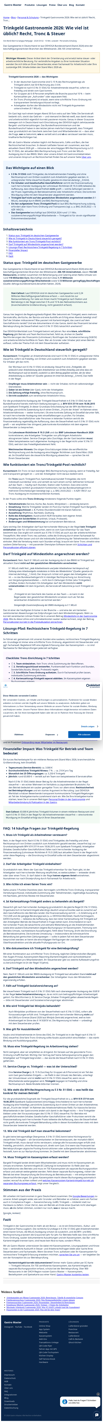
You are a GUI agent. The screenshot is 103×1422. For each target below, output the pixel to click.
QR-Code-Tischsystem (49, 1352)
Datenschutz (10, 1378)
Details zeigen (87, 726)
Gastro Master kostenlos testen (73, 1274)
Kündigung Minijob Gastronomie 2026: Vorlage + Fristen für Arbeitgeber (37, 1305)
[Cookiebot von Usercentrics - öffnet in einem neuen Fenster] (88, 686)
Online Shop (44, 1326)
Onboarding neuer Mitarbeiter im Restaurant (44, 742)
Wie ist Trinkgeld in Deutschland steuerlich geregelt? (35, 238)
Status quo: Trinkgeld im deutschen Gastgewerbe (34, 235)
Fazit (11, 256)
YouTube (18, 1327)
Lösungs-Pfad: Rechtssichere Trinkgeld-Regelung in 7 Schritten (40, 247)
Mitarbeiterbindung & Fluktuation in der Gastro (33, 802)
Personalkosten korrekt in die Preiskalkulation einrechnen (32, 622)
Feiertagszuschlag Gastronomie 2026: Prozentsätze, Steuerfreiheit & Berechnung (40, 1302)
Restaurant (73, 1332)
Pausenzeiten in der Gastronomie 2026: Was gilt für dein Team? (33, 1310)
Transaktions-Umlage (48, 1342)
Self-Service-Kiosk (47, 1359)
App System (44, 1329)
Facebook (28, 1327)
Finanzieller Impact (18, 250)
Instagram (8, 1327)
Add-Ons (43, 1339)
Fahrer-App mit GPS (48, 1349)
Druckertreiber (11, 1404)
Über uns (62, 4)
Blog (71, 4)
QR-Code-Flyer (45, 1345)
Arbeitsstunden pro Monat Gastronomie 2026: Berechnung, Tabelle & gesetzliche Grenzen (44, 1298)
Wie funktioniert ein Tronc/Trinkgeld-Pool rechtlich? (35, 241)
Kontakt (80, 4)
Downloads (9, 1401)
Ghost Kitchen (75, 1342)
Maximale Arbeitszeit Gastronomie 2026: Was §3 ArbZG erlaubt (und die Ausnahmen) (43, 1307)
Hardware (43, 1362)
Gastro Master (12, 4)
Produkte (30, 4)
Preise (52, 4)
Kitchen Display (46, 1355)
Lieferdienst (74, 1336)
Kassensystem (45, 1336)
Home (6, 17)
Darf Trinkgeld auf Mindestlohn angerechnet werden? (36, 244)
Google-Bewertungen (83, 1196)
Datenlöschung (11, 1408)
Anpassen (50, 734)
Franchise (73, 1329)
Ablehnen (18, 734)
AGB (6, 1381)
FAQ (11, 253)
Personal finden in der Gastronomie (67, 799)
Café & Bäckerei (76, 1339)
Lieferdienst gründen (78, 1326)
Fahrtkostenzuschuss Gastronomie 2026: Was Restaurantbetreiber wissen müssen (40, 1300)
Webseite (43, 1332)
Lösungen (41, 4)
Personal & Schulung (28, 17)
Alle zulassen (84, 734)
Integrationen (10, 1394)
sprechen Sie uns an (69, 1254)
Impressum (9, 1375)
